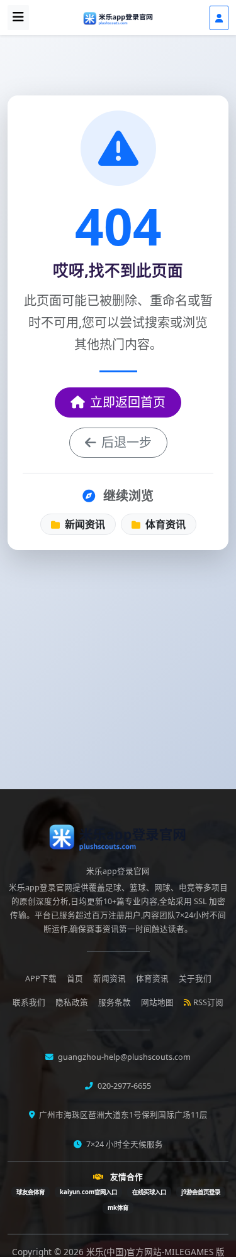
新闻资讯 (83, 524)
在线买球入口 (149, 1192)
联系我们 (29, 1002)
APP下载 (41, 978)
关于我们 (195, 978)
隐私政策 (71, 1002)
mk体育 (118, 1208)
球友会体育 (30, 1192)
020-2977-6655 (123, 1086)
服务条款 (114, 1002)
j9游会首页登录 (200, 1192)
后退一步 (126, 442)
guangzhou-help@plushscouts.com (123, 1057)
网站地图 (157, 1002)
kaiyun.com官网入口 (88, 1192)
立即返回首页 (128, 402)
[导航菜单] (18, 17)
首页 (75, 978)
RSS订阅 (208, 1002)
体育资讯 (164, 524)
